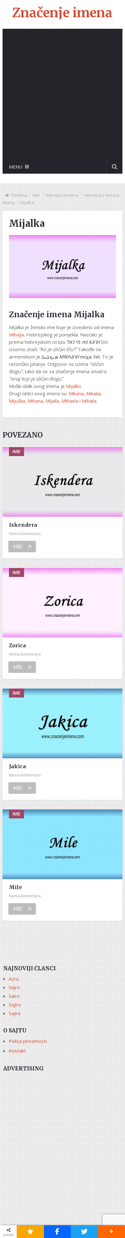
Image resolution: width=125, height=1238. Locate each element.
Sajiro (15, 1004)
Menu (15, 167)
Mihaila (89, 401)
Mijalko (73, 386)
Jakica (17, 766)
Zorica (17, 645)
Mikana (76, 393)
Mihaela (70, 401)
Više (17, 546)
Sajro (14, 987)
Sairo (14, 996)
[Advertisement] (62, 94)
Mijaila (52, 401)
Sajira (15, 1013)
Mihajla (16, 334)
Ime (36, 195)
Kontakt (17, 1050)
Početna (19, 195)
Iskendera (23, 525)
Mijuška (17, 401)
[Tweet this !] (84, 1231)
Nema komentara (25, 533)
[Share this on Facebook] (57, 1231)
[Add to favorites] (30, 1231)
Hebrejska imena (62, 195)
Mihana (35, 401)
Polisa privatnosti (28, 1041)
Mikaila (93, 393)
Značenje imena (62, 13)
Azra (14, 978)
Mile (15, 887)
